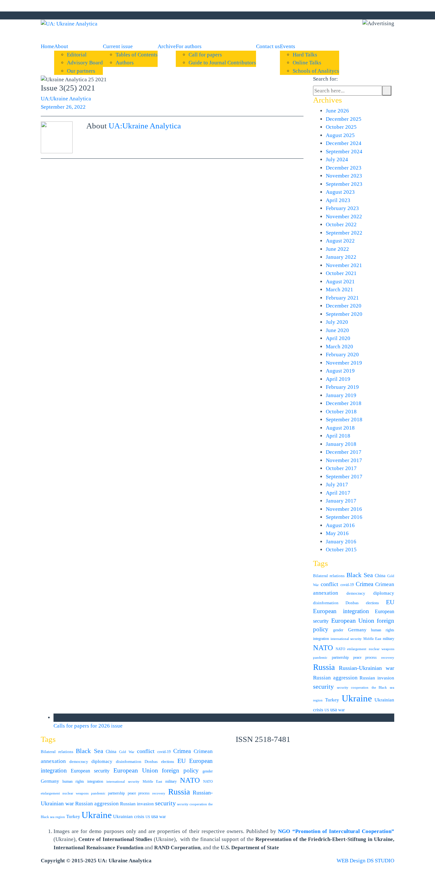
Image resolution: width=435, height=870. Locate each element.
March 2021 (339, 289)
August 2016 (340, 525)
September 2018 (344, 420)
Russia (324, 667)
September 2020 (344, 314)
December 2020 (343, 306)
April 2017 (338, 493)
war (341, 709)
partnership (340, 657)
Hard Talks (305, 55)
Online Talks (307, 63)
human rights (382, 630)
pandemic (320, 657)
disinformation (326, 602)
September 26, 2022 (63, 107)
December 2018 (343, 403)
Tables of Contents (137, 55)
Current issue (118, 46)
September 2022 (344, 233)
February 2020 (342, 355)
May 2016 (337, 533)
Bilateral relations (329, 575)
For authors (189, 46)
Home (47, 46)
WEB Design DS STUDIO (365, 861)
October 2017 (341, 468)
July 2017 (337, 485)
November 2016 (344, 509)
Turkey (332, 699)
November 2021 (344, 265)
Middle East (372, 639)
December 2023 (343, 168)
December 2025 (343, 119)
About (61, 46)
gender (338, 630)
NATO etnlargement (351, 649)
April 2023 (338, 200)
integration (321, 639)
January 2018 (341, 444)
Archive (167, 46)
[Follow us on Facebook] (261, 15)
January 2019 (341, 395)
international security (346, 639)
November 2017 (344, 460)
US (326, 710)
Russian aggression (335, 678)
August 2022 (340, 241)
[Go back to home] (69, 23)
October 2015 (341, 550)
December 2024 (343, 143)
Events (287, 46)
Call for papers (205, 55)
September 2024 (344, 152)
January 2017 (341, 501)
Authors (125, 63)
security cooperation (353, 687)
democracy (355, 593)
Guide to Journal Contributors (222, 63)
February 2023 (342, 208)
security (323, 686)
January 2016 (341, 542)
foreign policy (180, 770)
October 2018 (341, 412)
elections (372, 603)
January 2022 (341, 257)
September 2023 (344, 184)
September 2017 (344, 477)
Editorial (77, 55)
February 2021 (342, 298)
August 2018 (340, 428)
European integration (341, 611)
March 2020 (339, 347)
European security (90, 770)
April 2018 (338, 436)
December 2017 (343, 452)
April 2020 (338, 338)
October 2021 (341, 273)
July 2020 (337, 322)
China (380, 575)
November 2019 (344, 363)
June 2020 (337, 330)
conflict (329, 584)
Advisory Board (85, 63)
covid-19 (347, 585)
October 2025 (341, 127)
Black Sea (359, 574)
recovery (387, 657)
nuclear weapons (382, 649)
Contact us (268, 46)
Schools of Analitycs (316, 71)
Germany (357, 629)
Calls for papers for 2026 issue (88, 726)
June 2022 (337, 249)
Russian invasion (377, 677)
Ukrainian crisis (128, 816)
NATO (323, 648)
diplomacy (383, 593)
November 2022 (344, 217)
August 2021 (340, 282)
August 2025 (340, 135)
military (388, 639)
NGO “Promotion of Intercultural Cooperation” (336, 831)
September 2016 (344, 517)
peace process (365, 657)
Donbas (352, 602)
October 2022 (341, 224)
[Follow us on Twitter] (267, 15)
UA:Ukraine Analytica (66, 99)
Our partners (81, 71)
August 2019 (340, 371)
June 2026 (337, 111)
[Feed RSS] (255, 15)
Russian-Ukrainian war (367, 668)
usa (333, 710)
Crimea (364, 584)
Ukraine (357, 698)
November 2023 (344, 176)
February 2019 (342, 387)
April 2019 (338, 379)
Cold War (126, 752)
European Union (352, 620)
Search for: (325, 79)
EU (390, 601)
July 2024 (337, 159)
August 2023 (340, 192)
